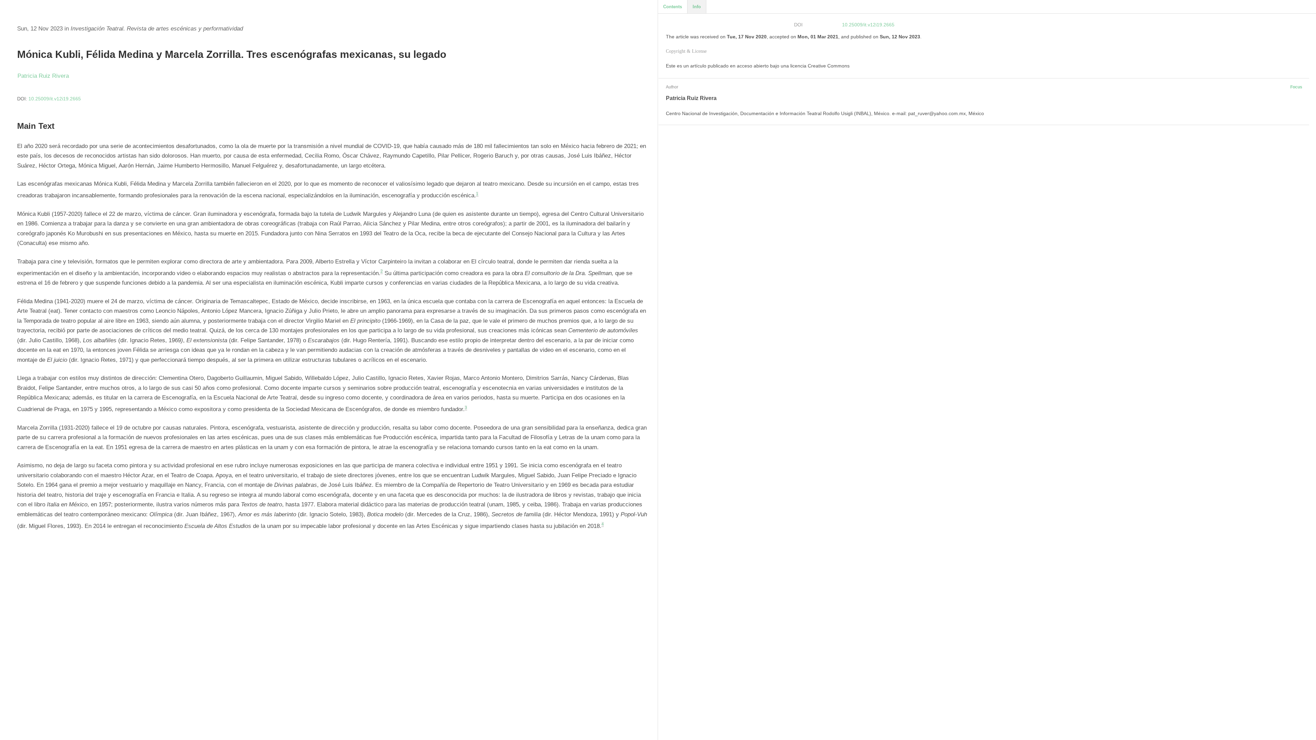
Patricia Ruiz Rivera (43, 76)
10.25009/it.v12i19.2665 (54, 98)
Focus (1296, 87)
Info (697, 6)
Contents (672, 6)
